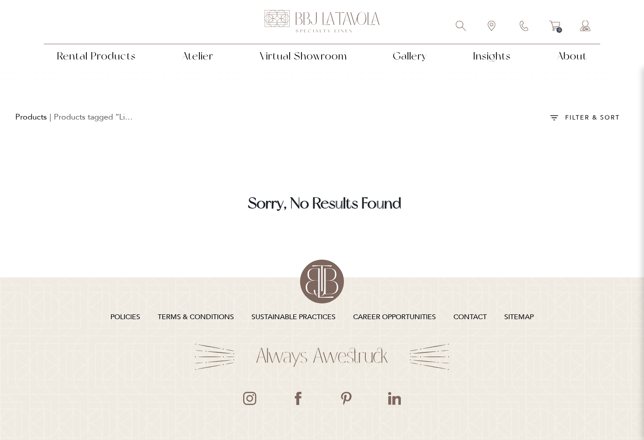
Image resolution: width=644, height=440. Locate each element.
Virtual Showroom (303, 55)
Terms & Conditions (196, 317)
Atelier (197, 55)
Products (31, 117)
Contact (524, 27)
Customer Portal (585, 27)
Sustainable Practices (293, 317)
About (572, 55)
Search (461, 27)
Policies (125, 317)
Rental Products (96, 55)
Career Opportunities (394, 317)
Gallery (410, 55)
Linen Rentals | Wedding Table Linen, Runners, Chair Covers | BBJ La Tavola (322, 22)
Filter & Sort (592, 117)
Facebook (297, 398)
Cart (554, 27)
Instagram (249, 398)
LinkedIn (394, 398)
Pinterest (346, 398)
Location (492, 27)
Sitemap (519, 317)
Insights (492, 55)
